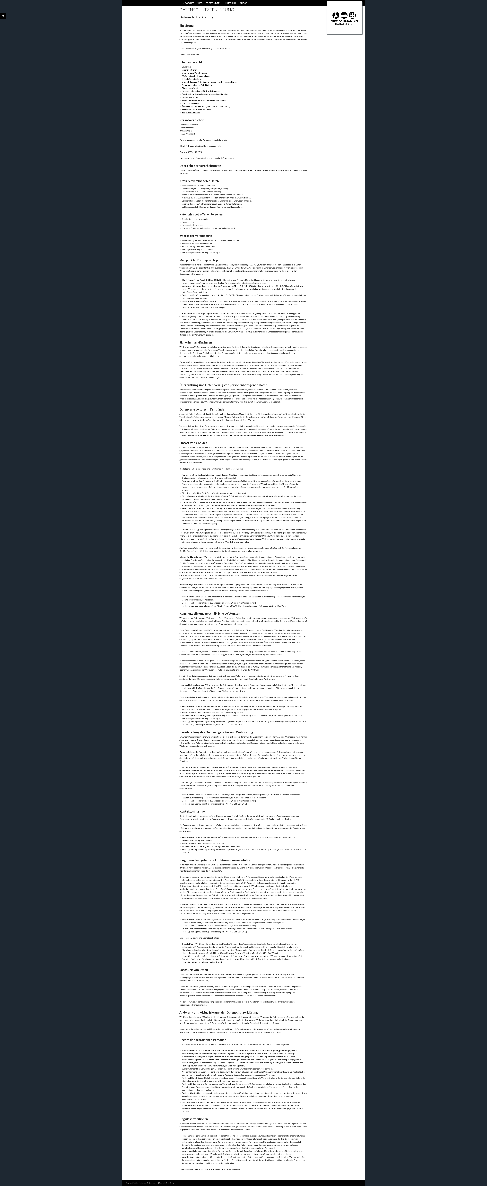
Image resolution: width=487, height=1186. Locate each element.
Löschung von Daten (190, 103)
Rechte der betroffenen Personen (196, 109)
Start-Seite (189, 3)
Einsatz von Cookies (190, 88)
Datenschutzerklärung (166, 1183)
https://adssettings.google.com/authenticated (202, 962)
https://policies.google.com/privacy (254, 956)
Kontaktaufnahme (190, 97)
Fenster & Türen (213, 3)
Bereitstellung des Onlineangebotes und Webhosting (205, 94)
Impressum (154, 1183)
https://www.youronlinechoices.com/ (195, 575)
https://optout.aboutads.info (260, 572)
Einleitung (186, 66)
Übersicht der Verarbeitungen (195, 73)
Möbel (200, 3)
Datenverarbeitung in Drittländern (197, 85)
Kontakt (243, 3)
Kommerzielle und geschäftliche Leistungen (201, 91)
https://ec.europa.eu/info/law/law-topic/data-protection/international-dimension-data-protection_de (239, 435)
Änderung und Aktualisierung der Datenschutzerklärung (206, 106)
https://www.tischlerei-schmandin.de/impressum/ (212, 158)
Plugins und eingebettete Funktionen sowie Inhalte (203, 100)
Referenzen (230, 3)
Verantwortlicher (189, 70)
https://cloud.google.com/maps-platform (200, 956)
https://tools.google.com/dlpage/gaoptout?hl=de (218, 959)
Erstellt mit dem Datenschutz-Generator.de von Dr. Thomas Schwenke (209, 1169)
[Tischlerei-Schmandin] (344, 17)
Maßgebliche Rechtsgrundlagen (196, 76)
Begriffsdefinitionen (191, 112)
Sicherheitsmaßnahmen (192, 79)
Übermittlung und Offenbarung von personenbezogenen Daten (209, 82)
